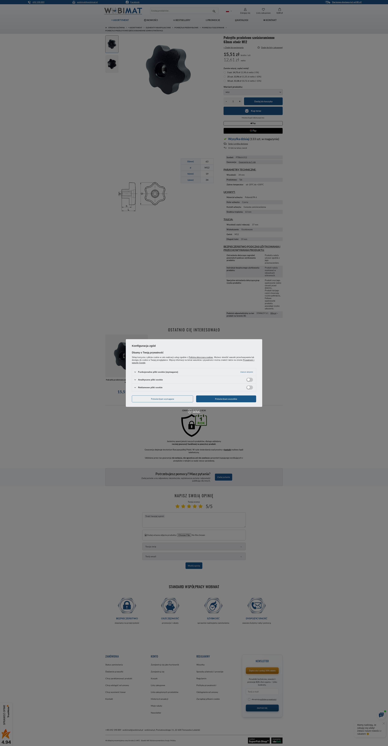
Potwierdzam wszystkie (226, 398)
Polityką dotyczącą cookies (201, 357)
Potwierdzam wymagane (162, 398)
